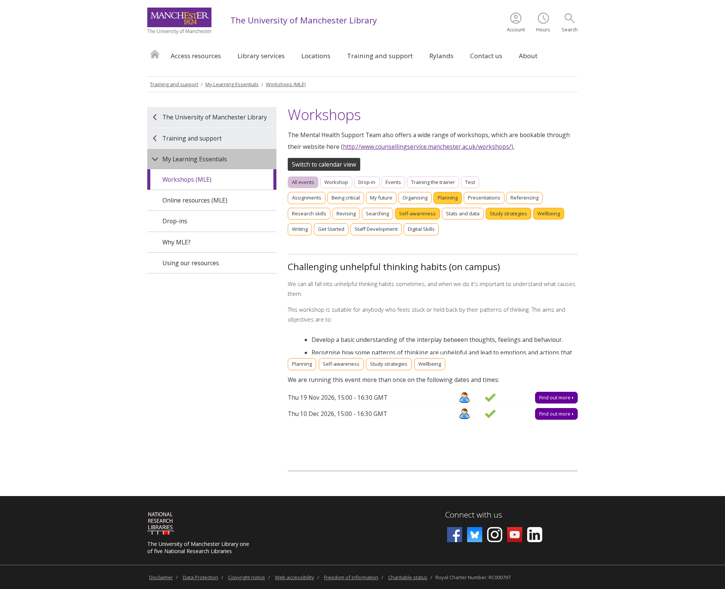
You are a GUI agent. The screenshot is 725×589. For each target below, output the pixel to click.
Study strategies (508, 213)
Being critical (346, 197)
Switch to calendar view (324, 164)
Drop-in (366, 182)
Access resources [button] (196, 55)
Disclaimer (161, 577)
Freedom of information (351, 577)
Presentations (484, 197)
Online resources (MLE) (194, 200)
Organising (415, 197)
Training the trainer (433, 182)
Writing (300, 229)
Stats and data (463, 213)
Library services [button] (261, 55)
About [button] (528, 55)
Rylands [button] (441, 55)
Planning (448, 197)
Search (569, 29)
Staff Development (376, 229)
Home (154, 54)
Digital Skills (421, 229)
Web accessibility (294, 577)
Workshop (336, 182)
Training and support (174, 84)
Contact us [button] (486, 55)
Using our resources (190, 263)
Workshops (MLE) (286, 84)
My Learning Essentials (232, 84)
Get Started (331, 229)
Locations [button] (315, 55)
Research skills (309, 213)
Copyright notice (246, 577)
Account (516, 29)
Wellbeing (548, 213)
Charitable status (407, 577)
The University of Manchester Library (303, 20)
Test (470, 182)
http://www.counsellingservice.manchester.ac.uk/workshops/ (427, 146)
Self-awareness (417, 213)
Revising (346, 213)
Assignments (306, 197)
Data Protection (200, 577)
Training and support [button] (380, 55)
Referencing (524, 197)
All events (303, 182)
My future (381, 197)
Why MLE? (176, 242)
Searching (377, 213)
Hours (543, 29)
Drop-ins (174, 221)
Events (393, 182)
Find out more (555, 397)
